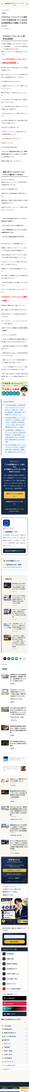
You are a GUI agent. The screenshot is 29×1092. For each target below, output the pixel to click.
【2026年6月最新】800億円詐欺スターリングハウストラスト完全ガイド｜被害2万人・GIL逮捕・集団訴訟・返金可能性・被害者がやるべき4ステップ (15, 409)
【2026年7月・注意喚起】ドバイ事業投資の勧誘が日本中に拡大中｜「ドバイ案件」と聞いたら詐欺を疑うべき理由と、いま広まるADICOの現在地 (19, 641)
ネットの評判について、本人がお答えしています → (14, 881)
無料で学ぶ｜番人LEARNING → (14, 874)
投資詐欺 (5, 664)
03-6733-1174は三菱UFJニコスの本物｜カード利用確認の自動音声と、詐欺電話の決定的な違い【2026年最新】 (19, 599)
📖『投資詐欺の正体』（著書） (13, 565)
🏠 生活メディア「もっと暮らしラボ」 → (13, 889)
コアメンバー (14, 1043)
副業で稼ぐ (14, 1040)
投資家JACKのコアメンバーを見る (14, 503)
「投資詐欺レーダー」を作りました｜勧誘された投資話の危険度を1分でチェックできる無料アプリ (19, 626)
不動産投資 (14, 1047)
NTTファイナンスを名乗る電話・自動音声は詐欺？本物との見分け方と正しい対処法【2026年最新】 (19, 613)
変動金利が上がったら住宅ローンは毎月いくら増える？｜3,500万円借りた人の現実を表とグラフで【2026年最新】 (19, 828)
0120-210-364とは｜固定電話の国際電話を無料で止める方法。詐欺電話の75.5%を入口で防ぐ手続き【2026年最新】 (18, 811)
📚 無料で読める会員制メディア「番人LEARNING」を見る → (14, 510)
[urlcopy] (24, 658)
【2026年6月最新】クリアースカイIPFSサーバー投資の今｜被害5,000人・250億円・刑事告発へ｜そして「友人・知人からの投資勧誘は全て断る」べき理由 (15, 422)
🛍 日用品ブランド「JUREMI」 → (11, 892)
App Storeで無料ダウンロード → (14, 551)
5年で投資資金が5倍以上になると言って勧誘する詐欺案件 (18, 743)
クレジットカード (14, 1061)
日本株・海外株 (14, 1051)
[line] (16, 658)
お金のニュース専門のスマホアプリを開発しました (18, 780)
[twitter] (4, 658)
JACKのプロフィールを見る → (14, 870)
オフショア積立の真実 (14, 1036)
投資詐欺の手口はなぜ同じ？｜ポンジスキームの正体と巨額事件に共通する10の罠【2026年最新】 (19, 586)
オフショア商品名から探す (9, 1065)
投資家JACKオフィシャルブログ (14, 4)
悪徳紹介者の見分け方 (14, 1033)
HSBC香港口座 (14, 1058)
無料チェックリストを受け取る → (14, 495)
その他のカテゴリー (7, 1069)
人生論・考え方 (14, 1054)
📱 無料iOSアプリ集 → (8, 895)
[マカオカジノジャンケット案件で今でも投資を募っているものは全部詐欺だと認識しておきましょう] (12, 658)
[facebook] (8, 658)
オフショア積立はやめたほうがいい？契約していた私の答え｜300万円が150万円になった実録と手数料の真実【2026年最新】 (19, 845)
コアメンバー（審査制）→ (14, 878)
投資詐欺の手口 (14, 1029)
